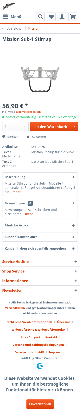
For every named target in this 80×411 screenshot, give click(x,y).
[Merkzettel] (51, 16)
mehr (16, 192)
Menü (16, 16)
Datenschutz (24, 352)
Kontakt (51, 337)
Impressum (57, 352)
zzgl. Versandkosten (28, 112)
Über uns (63, 322)
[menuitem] (12, 16)
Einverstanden (40, 404)
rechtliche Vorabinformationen (29, 322)
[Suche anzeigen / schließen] (40, 16)
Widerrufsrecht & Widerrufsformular (38, 330)
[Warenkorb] (72, 16)
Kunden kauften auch (21, 237)
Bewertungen (15, 203)
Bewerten (38, 136)
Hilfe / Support (30, 337)
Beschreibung (15, 177)
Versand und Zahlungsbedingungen (38, 345)
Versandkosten (15, 308)
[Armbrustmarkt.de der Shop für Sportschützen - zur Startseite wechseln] (8, 6)
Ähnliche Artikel (17, 225)
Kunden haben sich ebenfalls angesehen (35, 248)
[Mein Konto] (62, 16)
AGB (41, 352)
